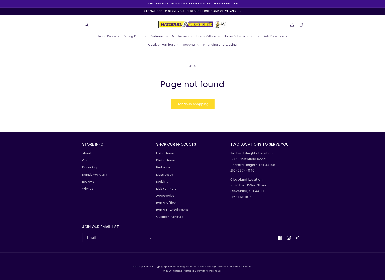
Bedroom (163, 167)
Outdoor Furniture (169, 217)
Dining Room (165, 160)
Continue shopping (193, 104)
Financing (89, 167)
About (86, 153)
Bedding (162, 182)
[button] (86, 24)
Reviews (88, 182)
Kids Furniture (166, 189)
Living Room (165, 153)
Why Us (87, 189)
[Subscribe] (149, 237)
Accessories (165, 196)
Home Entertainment (172, 210)
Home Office (166, 203)
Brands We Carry (94, 175)
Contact (88, 160)
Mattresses (164, 175)
